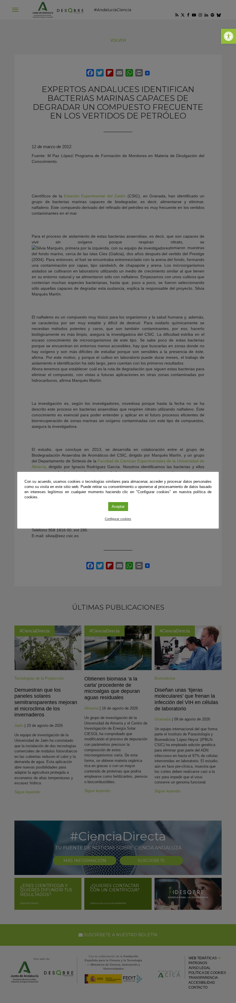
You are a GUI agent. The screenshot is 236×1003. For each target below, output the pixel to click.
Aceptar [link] (118, 506)
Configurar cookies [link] (118, 518)
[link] (228, 36)
